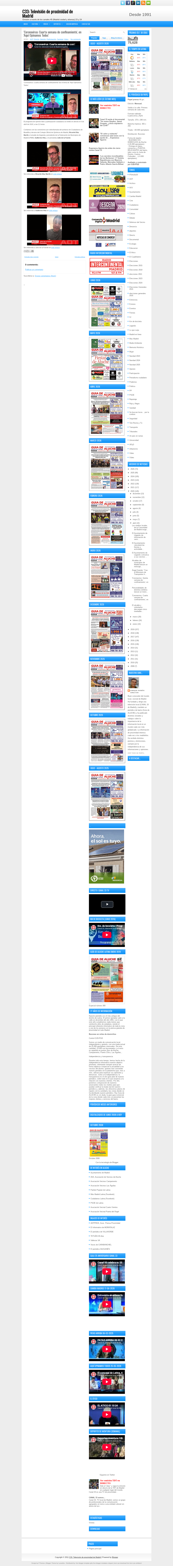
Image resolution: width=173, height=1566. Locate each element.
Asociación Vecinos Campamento (104, 1181)
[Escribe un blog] (27, 251)
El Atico (132, 252)
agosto (135, 508)
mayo (135, 519)
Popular (94, 38)
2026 (132, 469)
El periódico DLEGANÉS (100, 1249)
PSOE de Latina (97, 1203)
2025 (132, 473)
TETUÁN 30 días (97, 1236)
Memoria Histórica (136, 347)
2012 (132, 655)
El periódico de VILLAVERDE (102, 1232)
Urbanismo (133, 449)
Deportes (58, 24)
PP (130, 391)
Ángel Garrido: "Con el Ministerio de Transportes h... (140, 572)
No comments (76, 39)
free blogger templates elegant (103, 1563)
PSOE (131, 395)
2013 (132, 651)
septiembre (137, 505)
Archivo (132, 183)
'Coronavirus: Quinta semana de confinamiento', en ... (140, 581)
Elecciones (133, 261)
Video (66, 39)
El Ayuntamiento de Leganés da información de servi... (139, 536)
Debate (132, 218)
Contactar (86, 24)
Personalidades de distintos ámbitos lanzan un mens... (140, 590)
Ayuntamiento (134, 192)
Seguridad (133, 419)
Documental (134, 240)
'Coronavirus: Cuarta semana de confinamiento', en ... (140, 598)
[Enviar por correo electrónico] (25, 251)
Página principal (95, 1549)
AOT (31, 39)
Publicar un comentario (34, 270)
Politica (132, 386)
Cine (131, 201)
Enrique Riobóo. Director (137, 691)
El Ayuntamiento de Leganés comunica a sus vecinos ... (140, 555)
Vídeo (131, 458)
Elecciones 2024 (135, 283)
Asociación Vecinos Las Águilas (103, 1186)
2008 (132, 666)
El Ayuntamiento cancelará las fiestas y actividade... (138, 546)
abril (134, 523)
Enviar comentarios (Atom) (45, 276)
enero (135, 624)
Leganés (132, 326)
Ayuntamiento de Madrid (100, 1173)
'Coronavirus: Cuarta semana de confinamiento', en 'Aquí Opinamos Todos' (52, 33)
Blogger (115, 1162)
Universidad (134, 440)
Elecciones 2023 (135, 278)
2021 (132, 487)
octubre (136, 501)
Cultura (36, 24)
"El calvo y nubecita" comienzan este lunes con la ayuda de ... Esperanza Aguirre (112, 137)
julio (134, 512)
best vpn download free (122, 1563)
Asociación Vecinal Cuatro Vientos (104, 1207)
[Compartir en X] (30, 251)
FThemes (42, 1563)
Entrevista (133, 300)
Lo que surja (134, 330)
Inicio (26, 24)
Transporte (133, 427)
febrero (135, 620)
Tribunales (133, 432)
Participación (51, 39)
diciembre (136, 494)
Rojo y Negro (134, 404)
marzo (135, 617)
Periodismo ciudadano (138, 378)
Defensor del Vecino (137, 222)
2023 (132, 480)
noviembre (137, 497)
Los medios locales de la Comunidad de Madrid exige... (140, 527)
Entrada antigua (80, 257)
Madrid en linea (135, 334)
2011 (132, 659)
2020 (132, 491)
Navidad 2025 (134, 365)
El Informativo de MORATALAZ (103, 1227)
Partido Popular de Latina (100, 1190)
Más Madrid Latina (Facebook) (102, 1194)
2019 (132, 629)
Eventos (132, 308)
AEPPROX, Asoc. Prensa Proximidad (105, 1223)
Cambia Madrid (135, 196)
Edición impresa (72, 24)
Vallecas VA (95, 1240)
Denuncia (133, 227)
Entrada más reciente (31, 257)
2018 (132, 633)
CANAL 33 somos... (97, 1498)
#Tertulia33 (133, 175)
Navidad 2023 (134, 356)
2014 (132, 648)
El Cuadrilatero (135, 257)
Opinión (43, 39)
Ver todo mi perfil (136, 753)
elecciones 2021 (135, 274)
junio (134, 516)
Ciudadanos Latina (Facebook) (102, 1199)
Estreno (132, 304)
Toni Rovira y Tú (135, 423)
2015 (132, 644)
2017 (132, 637)
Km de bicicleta (135, 321)
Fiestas (132, 313)
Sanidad (60, 39)
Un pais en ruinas (136, 436)
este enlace (57, 174)
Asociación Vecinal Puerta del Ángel (105, 1212)
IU (130, 317)
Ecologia (132, 244)
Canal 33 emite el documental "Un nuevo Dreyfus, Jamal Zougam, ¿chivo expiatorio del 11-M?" (112, 122)
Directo (36, 39)
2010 (132, 663)
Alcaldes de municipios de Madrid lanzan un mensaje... (139, 563)
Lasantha (62, 1563)
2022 (132, 484)
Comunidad (133, 209)
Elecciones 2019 (135, 270)
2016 (132, 640)
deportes (132, 231)
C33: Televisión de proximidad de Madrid (47, 13)
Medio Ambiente (135, 343)
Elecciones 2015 (135, 265)
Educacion (133, 248)
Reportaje (133, 399)
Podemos (133, 382)
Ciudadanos (134, 205)
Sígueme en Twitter (107, 1475)
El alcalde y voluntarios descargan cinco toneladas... (139, 608)
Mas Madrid (134, 339)
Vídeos (46, 24)
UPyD (131, 445)
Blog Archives (116, 38)
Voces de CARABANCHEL (101, 1245)
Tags (104, 38)
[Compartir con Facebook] (32, 251)
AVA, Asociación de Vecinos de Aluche (106, 1177)
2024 (132, 476)
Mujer (131, 352)
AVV (131, 188)
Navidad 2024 (134, 360)
